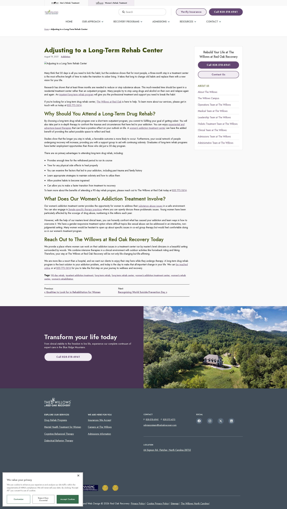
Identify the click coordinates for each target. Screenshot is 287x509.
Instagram (210, 421)
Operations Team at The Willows (214, 104)
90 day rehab (57, 275)
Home (69, 21)
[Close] (78, 475)
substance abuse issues (150, 206)
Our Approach (91, 21)
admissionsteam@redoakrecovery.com (160, 425)
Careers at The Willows (100, 427)
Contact (212, 21)
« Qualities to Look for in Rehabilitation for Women (72, 292)
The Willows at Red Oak (109, 101)
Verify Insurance (191, 12)
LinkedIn (231, 421)
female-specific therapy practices (85, 209)
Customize (18, 499)
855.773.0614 (74, 105)
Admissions (159, 21)
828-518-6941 (152, 419)
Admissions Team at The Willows (214, 136)
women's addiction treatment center (152, 275)
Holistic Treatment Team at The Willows (218, 124)
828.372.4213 (169, 419)
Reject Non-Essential (43, 499)
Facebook (199, 421)
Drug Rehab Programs (55, 420)
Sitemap (175, 503)
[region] (42, 489)
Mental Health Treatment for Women (62, 427)
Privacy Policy (138, 503)
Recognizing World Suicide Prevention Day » (142, 292)
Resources (186, 21)
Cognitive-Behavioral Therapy (59, 434)
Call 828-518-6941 (226, 12)
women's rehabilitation (62, 278)
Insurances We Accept (99, 420)
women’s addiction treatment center (147, 128)
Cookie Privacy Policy (158, 503)
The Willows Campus (208, 98)
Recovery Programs (126, 21)
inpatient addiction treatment (79, 275)
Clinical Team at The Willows (212, 130)
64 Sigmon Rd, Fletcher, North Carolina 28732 (167, 450)
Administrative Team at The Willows (215, 143)
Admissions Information (99, 434)
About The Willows (207, 92)
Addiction (65, 56)
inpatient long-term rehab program (76, 94)
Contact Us (218, 74)
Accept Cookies (67, 499)
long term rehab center (123, 275)
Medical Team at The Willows (213, 111)
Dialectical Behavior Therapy (58, 440)
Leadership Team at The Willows (214, 117)
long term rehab (102, 275)
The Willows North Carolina (195, 503)
